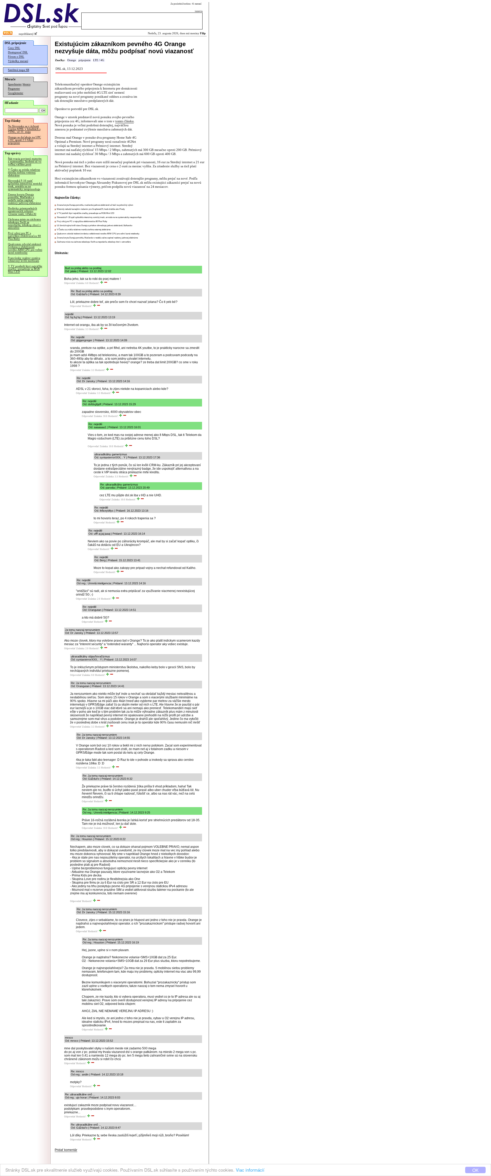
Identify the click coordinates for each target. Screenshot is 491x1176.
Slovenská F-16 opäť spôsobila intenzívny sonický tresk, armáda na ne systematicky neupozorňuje (25, 185)
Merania (26, 84)
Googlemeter (15, 93)
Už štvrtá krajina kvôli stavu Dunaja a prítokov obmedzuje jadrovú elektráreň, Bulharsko (94, 225)
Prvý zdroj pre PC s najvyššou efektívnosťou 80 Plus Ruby (24, 236)
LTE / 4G (98, 60)
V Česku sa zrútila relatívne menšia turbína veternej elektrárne (24, 172)
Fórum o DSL (16, 56)
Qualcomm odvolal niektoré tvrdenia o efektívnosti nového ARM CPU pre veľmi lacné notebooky (25, 248)
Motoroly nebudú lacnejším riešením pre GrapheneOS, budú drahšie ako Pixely (91, 209)
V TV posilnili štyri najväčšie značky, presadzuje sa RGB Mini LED (25, 269)
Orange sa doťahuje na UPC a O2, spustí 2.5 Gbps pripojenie (24, 140)
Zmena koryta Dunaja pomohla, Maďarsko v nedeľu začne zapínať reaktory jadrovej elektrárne (24, 198)
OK (475, 1170)
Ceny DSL (14, 48)
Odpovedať (69, 283)
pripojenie (85, 60)
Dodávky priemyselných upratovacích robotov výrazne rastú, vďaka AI (22, 211)
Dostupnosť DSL (18, 52)
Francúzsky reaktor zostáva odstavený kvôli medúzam (24, 259)
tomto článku (124, 121)
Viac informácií (250, 1170)
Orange (71, 60)
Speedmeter (15, 84)
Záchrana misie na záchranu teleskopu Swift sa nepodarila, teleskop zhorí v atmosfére (24, 223)
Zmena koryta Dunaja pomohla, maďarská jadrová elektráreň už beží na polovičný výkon (95, 205)
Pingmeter (14, 88)
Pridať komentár (66, 1150)
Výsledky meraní (18, 61)
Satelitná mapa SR (18, 70)
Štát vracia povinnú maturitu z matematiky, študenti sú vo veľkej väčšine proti (25, 161)
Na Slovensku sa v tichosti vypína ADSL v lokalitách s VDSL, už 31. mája (24, 129)
